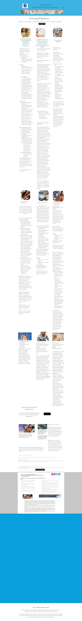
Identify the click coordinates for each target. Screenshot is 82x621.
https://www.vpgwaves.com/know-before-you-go (50, 491)
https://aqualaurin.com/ (42, 439)
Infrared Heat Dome (43, 202)
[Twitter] (57, 474)
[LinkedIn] (59, 474)
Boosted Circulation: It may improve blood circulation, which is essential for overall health (26, 261)
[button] (63, 7)
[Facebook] (55, 474)
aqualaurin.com (55, 436)
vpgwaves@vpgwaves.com (31, 474)
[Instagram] (52, 474)
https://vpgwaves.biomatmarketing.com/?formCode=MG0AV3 (58, 229)
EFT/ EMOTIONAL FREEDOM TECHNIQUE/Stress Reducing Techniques (24, 344)
